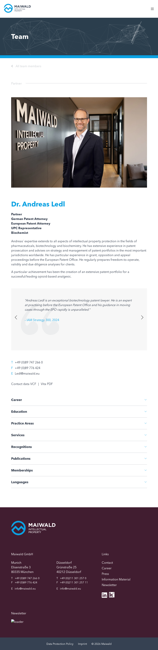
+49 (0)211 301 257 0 (73, 578)
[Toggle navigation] (154, 11)
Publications (20, 458)
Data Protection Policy (59, 644)
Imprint (82, 644)
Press (105, 574)
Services (17, 435)
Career (16, 400)
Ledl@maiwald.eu (27, 373)
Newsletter (109, 585)
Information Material (116, 579)
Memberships (22, 470)
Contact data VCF (23, 384)
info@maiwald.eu (25, 588)
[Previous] (16, 317)
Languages (19, 482)
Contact (107, 562)
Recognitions (21, 447)
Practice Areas (22, 423)
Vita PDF (47, 384)
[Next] (141, 317)
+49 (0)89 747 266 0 (29, 362)
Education (19, 411)
